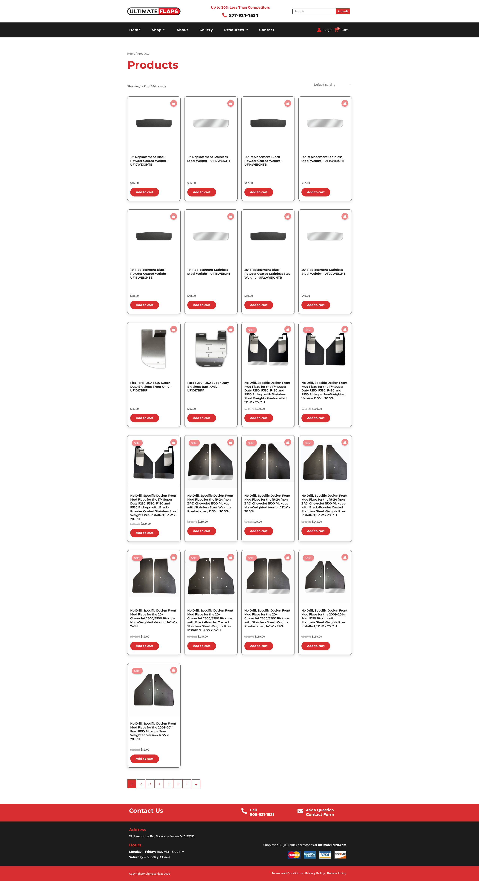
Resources (234, 30)
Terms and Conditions (287, 873)
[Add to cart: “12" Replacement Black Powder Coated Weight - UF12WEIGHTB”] (173, 103)
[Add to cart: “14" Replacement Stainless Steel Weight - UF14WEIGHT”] (344, 103)
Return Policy (336, 873)
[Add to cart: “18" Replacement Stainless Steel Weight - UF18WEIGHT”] (230, 216)
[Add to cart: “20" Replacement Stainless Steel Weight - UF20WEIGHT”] (344, 216)
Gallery (206, 30)
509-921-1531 (262, 814)
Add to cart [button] (144, 192)
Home (135, 30)
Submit (343, 11)
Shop (156, 30)
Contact (266, 30)
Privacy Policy (314, 873)
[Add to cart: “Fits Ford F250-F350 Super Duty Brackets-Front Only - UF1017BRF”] (173, 329)
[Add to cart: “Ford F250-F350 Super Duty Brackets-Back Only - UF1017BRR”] (230, 329)
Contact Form (320, 814)
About (182, 30)
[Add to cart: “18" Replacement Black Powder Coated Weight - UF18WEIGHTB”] (173, 216)
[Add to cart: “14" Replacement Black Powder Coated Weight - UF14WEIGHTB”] (287, 103)
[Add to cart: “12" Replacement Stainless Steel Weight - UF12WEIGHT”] (230, 103)
